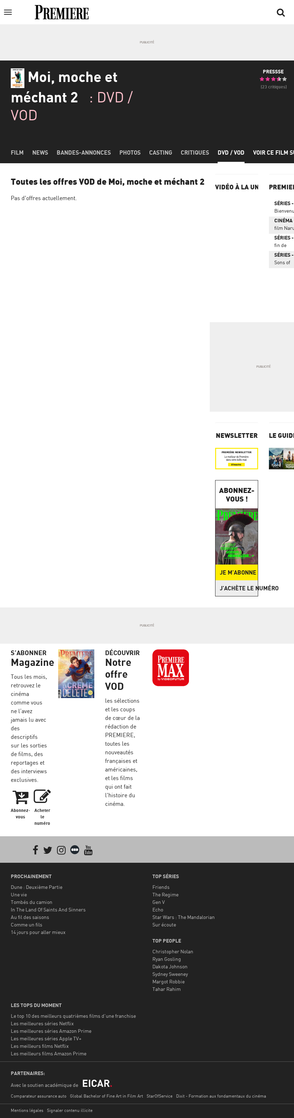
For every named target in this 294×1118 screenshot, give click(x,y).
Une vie (19, 894)
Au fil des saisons (30, 917)
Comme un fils (26, 924)
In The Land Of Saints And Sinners (48, 909)
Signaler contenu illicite (70, 1110)
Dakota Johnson (170, 966)
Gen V (158, 902)
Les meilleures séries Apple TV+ (46, 1038)
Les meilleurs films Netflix (40, 1046)
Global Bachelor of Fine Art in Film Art (106, 1096)
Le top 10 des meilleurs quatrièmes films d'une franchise (73, 1016)
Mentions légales (27, 1110)
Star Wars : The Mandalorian (183, 917)
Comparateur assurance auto (38, 1096)
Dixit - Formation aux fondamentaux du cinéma (221, 1096)
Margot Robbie (168, 981)
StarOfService (159, 1096)
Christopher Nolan (172, 951)
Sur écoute (164, 924)
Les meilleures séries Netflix (42, 1023)
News (40, 152)
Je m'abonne (238, 572)
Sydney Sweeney (170, 974)
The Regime (165, 894)
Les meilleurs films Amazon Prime (48, 1053)
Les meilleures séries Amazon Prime (51, 1031)
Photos (130, 152)
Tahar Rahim (166, 989)
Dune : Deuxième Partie (36, 887)
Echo (157, 909)
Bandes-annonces (84, 152)
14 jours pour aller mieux (38, 932)
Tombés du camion (31, 902)
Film (17, 152)
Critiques (195, 152)
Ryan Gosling (166, 959)
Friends (161, 887)
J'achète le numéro (239, 588)
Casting (160, 152)
